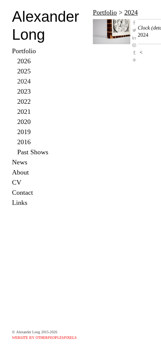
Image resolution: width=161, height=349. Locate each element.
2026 (24, 61)
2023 (24, 91)
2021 (24, 111)
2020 (24, 121)
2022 (24, 101)
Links (19, 202)
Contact (22, 192)
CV (16, 182)
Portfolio (24, 51)
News (19, 162)
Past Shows (32, 152)
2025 (24, 71)
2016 (24, 142)
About (20, 172)
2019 (24, 132)
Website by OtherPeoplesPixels (44, 338)
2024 (24, 81)
